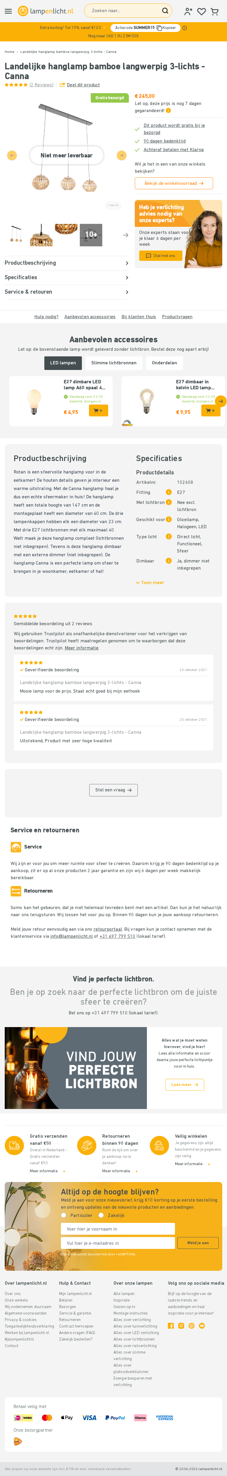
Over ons (13, 1294)
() (41, 85)
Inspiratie (122, 1300)
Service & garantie (75, 1313)
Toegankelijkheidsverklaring (29, 1326)
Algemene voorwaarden (26, 1313)
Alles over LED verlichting (136, 1333)
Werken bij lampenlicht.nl (27, 1333)
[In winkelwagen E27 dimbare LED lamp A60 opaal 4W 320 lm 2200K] (98, 410)
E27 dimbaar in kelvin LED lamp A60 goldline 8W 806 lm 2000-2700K (197, 385)
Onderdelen (164, 363)
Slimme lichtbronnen (114, 363)
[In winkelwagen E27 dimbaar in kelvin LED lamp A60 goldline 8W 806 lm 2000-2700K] (210, 410)
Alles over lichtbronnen (134, 1339)
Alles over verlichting (132, 1320)
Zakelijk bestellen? (76, 1339)
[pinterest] (191, 1326)
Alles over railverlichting (135, 1346)
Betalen (65, 1300)
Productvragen (177, 317)
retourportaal (107, 929)
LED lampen (63, 363)
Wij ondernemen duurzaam (28, 1307)
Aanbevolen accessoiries (90, 317)
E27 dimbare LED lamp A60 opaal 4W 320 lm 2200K (85, 385)
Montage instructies (131, 1313)
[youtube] (202, 1326)
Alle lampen (124, 1294)
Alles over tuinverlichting (135, 1326)
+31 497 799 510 (118, 936)
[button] (113, 31)
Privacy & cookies (21, 1320)
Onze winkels (16, 1300)
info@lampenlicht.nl (71, 936)
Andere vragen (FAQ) (77, 1333)
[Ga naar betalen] (125, 235)
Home (9, 52)
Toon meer (152, 583)
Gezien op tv (124, 1307)
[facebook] (171, 1326)
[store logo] (45, 11)
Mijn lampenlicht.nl (75, 1294)
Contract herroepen (76, 1326)
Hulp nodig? (46, 317)
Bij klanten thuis (138, 317)
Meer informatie (82, 648)
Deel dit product (83, 85)
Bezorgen (67, 1307)
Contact (11, 1346)
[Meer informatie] (184, 28)
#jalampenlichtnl (19, 1339)
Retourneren (70, 1320)
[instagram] (181, 1326)
